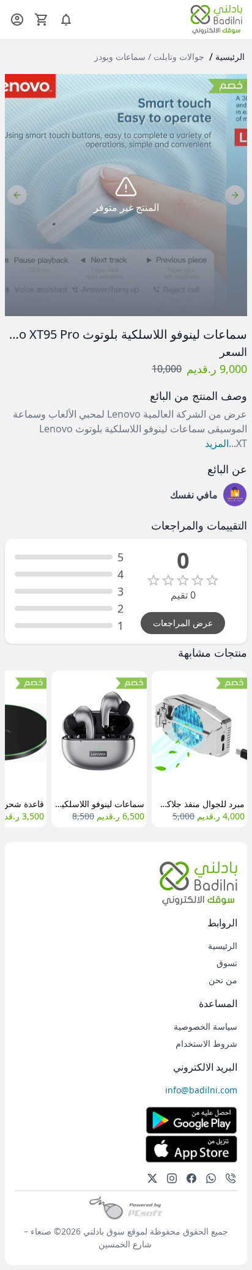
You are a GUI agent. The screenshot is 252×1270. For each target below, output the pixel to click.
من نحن (223, 980)
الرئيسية (230, 56)
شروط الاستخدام (206, 1043)
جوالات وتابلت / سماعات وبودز (149, 56)
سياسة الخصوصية (205, 1026)
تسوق (227, 963)
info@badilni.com (201, 1090)
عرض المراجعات (183, 623)
